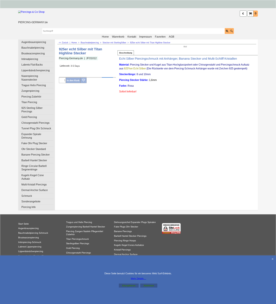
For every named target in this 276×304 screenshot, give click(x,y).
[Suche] (231, 31)
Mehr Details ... (138, 278)
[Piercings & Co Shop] (33, 15)
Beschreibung (125, 53)
